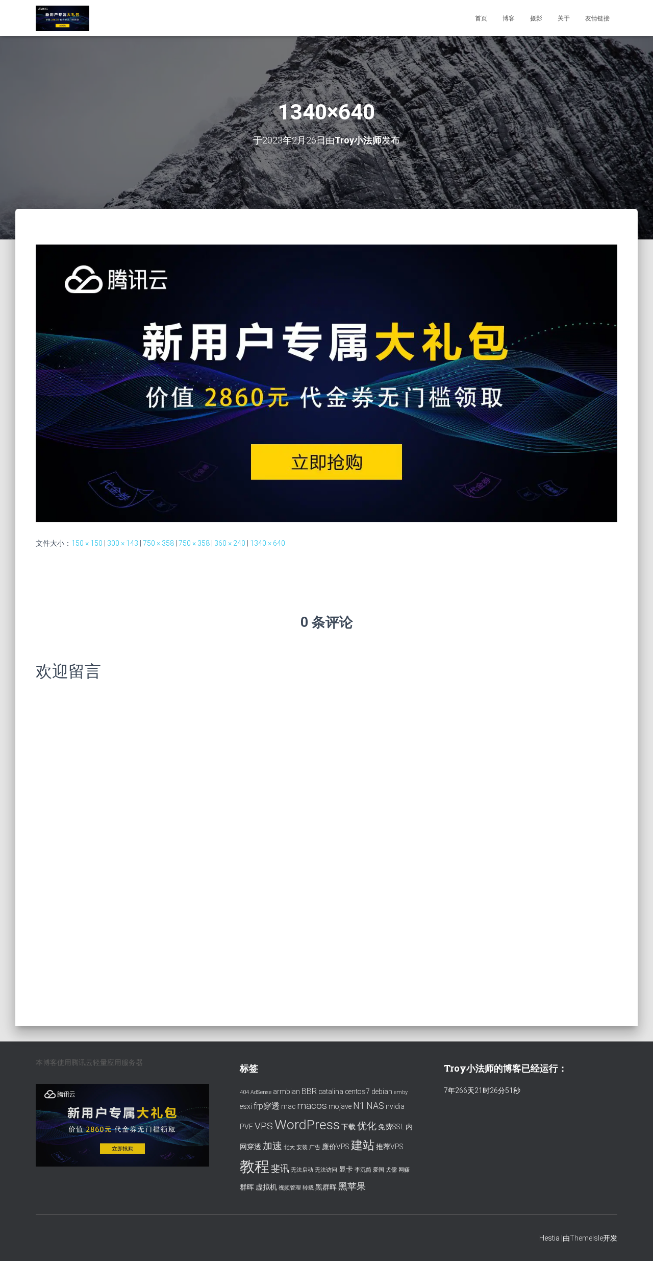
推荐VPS (390, 1147)
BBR (309, 1091)
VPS (264, 1126)
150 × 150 (87, 543)
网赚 (404, 1170)
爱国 (378, 1170)
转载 (308, 1187)
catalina (330, 1091)
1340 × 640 (267, 543)
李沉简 (363, 1170)
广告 (314, 1147)
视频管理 (290, 1187)
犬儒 (391, 1170)
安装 (302, 1147)
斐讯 (280, 1168)
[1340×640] (326, 383)
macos (312, 1105)
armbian (286, 1091)
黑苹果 (352, 1186)
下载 (348, 1127)
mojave (340, 1106)
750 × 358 (158, 543)
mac (288, 1106)
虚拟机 (266, 1187)
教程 (254, 1166)
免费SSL (391, 1127)
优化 (366, 1126)
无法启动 (302, 1170)
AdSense (260, 1092)
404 (244, 1092)
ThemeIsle (586, 1238)
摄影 (536, 18)
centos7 (357, 1091)
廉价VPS (335, 1147)
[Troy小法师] (62, 18)
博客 (509, 18)
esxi (246, 1106)
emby (401, 1092)
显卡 (346, 1169)
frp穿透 (267, 1106)
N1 (359, 1106)
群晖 (247, 1187)
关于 (564, 18)
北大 (289, 1147)
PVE (246, 1127)
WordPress (307, 1124)
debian (381, 1091)
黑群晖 (326, 1187)
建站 (362, 1145)
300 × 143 (122, 543)
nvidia (395, 1106)
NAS (375, 1106)
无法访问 (326, 1170)
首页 (481, 18)
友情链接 (597, 18)
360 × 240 (229, 543)
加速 (272, 1146)
